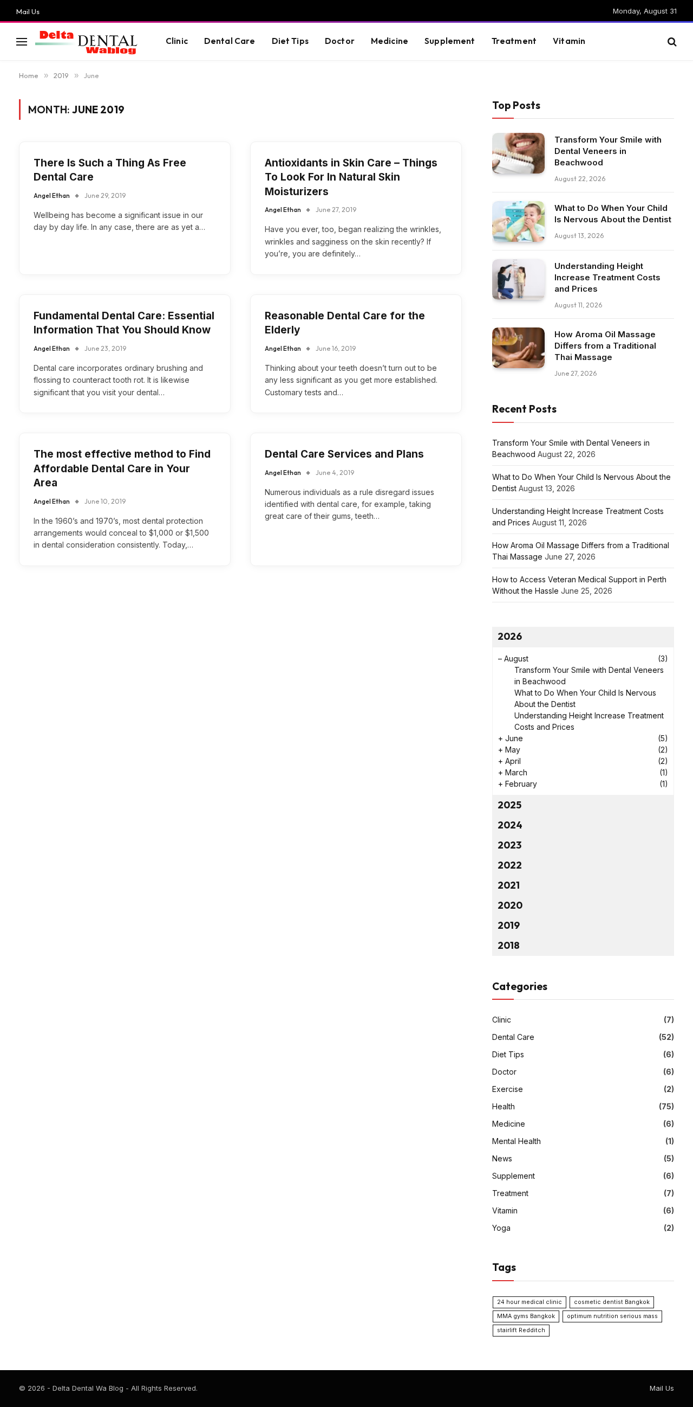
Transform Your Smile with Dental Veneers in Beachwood (608, 151)
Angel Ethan (52, 195)
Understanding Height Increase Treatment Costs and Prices (607, 277)
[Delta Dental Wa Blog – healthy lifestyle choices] (87, 42)
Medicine (389, 41)
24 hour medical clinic (529, 1302)
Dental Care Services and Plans (344, 454)
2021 (509, 885)
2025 (509, 805)
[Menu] (21, 41)
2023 (509, 845)
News (502, 1158)
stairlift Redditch (521, 1330)
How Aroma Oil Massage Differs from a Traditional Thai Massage (605, 345)
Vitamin (569, 41)
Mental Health (516, 1141)
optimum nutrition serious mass (612, 1316)
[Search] (671, 41)
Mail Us (28, 11)
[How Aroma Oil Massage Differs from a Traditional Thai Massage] (518, 347)
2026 (510, 636)
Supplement (449, 41)
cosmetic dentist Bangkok (612, 1302)
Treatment (514, 41)
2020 (510, 905)
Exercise (507, 1089)
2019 (509, 925)
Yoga (501, 1227)
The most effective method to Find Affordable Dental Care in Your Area (122, 468)
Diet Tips (290, 41)
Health (503, 1106)
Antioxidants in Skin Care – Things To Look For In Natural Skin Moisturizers (351, 177)
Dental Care (230, 41)
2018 (509, 945)
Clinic (177, 41)
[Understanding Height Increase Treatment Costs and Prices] (518, 279)
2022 (510, 865)
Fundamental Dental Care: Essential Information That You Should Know (124, 323)
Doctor (340, 41)
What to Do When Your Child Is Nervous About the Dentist (612, 213)
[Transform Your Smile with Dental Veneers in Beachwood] (518, 153)
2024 (510, 825)
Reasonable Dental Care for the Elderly (345, 323)
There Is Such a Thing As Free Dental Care (110, 170)
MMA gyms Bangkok (526, 1316)
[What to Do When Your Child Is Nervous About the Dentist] (518, 221)
